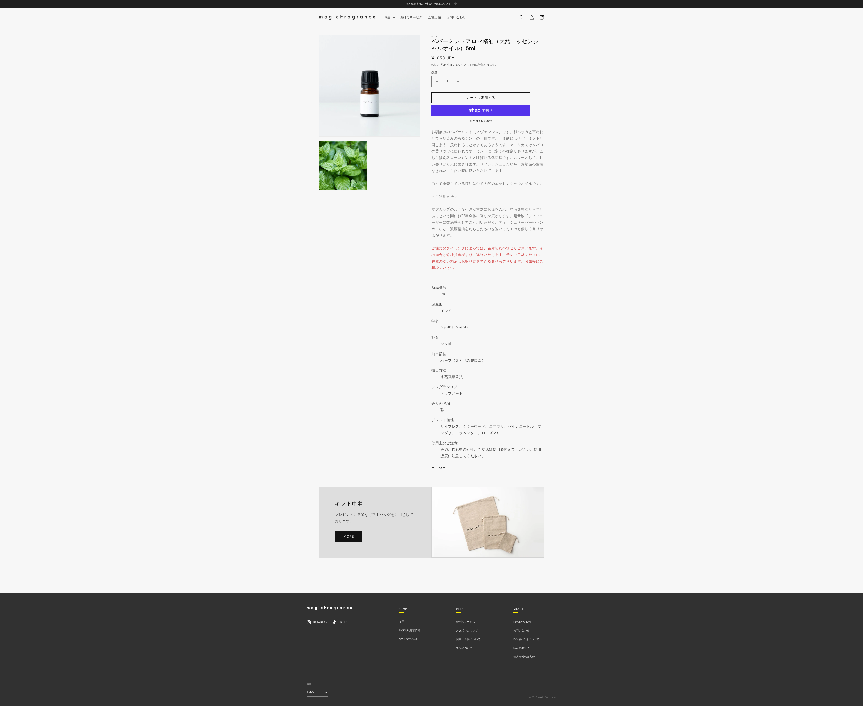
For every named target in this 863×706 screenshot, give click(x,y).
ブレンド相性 (443, 420)
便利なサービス (465, 622)
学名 (435, 320)
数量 (435, 72)
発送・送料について (468, 639)
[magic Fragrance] (329, 608)
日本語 (311, 691)
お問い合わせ (521, 630)
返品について (464, 648)
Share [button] (441, 468)
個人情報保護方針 (524, 657)
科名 (435, 337)
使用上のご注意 (445, 443)
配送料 (445, 65)
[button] (522, 17)
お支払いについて (467, 630)
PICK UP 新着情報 (409, 630)
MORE (348, 536)
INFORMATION (522, 622)
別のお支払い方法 (481, 121)
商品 (401, 622)
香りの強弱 (441, 403)
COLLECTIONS (408, 639)
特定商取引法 (521, 648)
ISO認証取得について (526, 639)
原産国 (437, 304)
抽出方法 (439, 370)
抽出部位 (439, 354)
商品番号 (439, 287)
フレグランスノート (448, 387)
